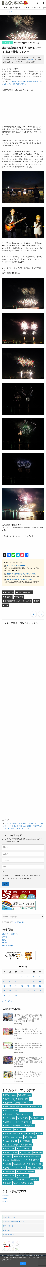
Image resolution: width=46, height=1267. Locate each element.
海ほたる (9, 1175)
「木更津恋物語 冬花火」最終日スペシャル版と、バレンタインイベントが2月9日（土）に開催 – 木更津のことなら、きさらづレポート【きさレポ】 (23, 826)
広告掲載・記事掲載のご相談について (15, 1221)
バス (8, 1164)
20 (10, 990)
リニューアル (11, 1141)
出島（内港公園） (25, 592)
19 (4, 990)
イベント (36, 7)
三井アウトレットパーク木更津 (18, 1122)
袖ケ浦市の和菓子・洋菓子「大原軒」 (20, 579)
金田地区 (37, 1118)
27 (10, 995)
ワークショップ (12, 1145)
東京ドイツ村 (7, 945)
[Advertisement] (23, 722)
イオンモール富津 (26, 1171)
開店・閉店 (15, 7)
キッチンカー (24, 1148)
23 (28, 990)
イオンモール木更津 (14, 1125)
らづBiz (27, 1145)
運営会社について (9, 1234)
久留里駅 (20, 1164)
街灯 (8, 1183)
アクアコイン (35, 1164)
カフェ (20, 1129)
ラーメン (9, 1148)
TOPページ (31, 59)
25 (40, 990)
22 (22, 990)
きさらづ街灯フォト (24, 1183)
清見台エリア (35, 1168)
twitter (4, 1198)
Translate (20, 922)
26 (4, 995)
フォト (26, 7)
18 (40, 986)
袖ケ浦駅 (31, 1137)
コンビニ (26, 1152)
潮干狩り (23, 1175)
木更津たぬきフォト (13, 1137)
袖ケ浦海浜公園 (33, 1156)
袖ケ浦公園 (10, 1179)
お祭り (24, 1179)
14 (16, 986)
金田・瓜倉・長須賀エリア (16, 1106)
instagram (6, 1201)
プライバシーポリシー (35, 1258)
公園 (8, 1129)
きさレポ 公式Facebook (16, 565)
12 (4, 986)
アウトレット (7, 936)
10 (34, 981)
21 (16, 990)
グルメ (4, 7)
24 (34, 990)
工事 (30, 1133)
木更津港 (26, 1141)
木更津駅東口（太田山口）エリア (18, 1114)
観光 (6, 605)
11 (40, 981)
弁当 (35, 1179)
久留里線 (9, 1171)
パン (8, 1156)
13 (10, 986)
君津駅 (35, 1160)
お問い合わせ (7, 1230)
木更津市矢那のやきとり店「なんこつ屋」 (21, 573)
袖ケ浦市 (25, 1095)
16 (28, 986)
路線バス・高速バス (10, 934)
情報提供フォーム (9, 1217)
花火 (37, 601)
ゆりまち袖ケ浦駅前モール (16, 1160)
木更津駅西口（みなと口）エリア (18, 601)
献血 (18, 1156)
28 (16, 995)
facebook (5, 1195)
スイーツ (10, 1118)
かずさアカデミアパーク (15, 1168)
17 (34, 986)
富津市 (36, 1106)
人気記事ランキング (14, 1133)
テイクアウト (11, 1110)
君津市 (9, 1099)
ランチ (4, 942)
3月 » (10, 1001)
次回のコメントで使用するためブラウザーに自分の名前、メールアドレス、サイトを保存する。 (22, 876)
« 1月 (4, 1001)
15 (22, 986)
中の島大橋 (9, 592)
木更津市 (8, 596)
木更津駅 (19, 596)
